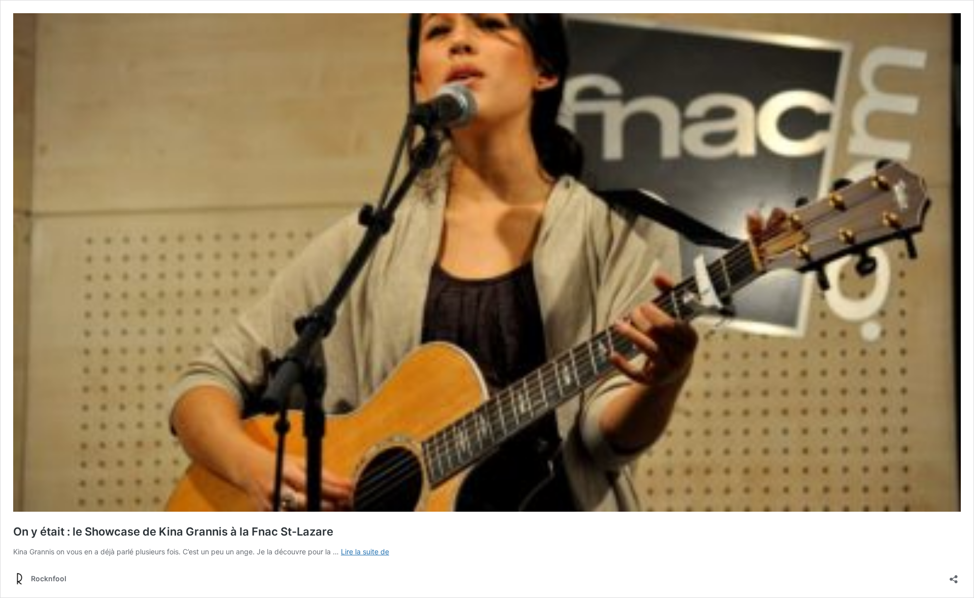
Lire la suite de (365, 551)
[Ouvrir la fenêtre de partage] (954, 576)
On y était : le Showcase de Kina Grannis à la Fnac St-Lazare (173, 531)
